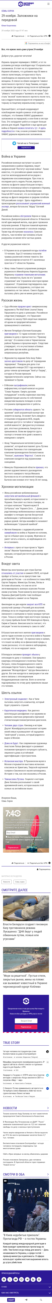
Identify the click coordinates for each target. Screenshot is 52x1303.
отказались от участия (12, 573)
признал (40, 467)
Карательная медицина (15, 710)
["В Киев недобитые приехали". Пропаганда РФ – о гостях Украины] (26, 1205)
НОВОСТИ (10, 1108)
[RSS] (33, 1279)
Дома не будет (11, 743)
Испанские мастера (13, 761)
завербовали (10, 532)
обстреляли (25, 216)
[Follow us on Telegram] (27, 1279)
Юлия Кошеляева (9, 25)
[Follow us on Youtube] (15, 1279)
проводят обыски (30, 654)
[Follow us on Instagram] (21, 1279)
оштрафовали (20, 385)
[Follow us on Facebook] (4, 1279)
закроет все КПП (34, 604)
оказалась (29, 231)
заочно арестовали (13, 361)
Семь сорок (8, 11)
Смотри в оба (14, 1174)
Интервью (9, 547)
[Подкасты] (39, 1279)
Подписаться (26, 147)
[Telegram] (26, 1300)
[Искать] (41, 1300)
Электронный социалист (16, 699)
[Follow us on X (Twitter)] (9, 1279)
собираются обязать (22, 409)
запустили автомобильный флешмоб (22, 496)
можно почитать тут (27, 128)
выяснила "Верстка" (23, 455)
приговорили (10, 333)
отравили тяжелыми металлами (30, 274)
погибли (42, 250)
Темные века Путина (14, 779)
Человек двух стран (13, 725)
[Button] (17, 36)
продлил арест (25, 306)
